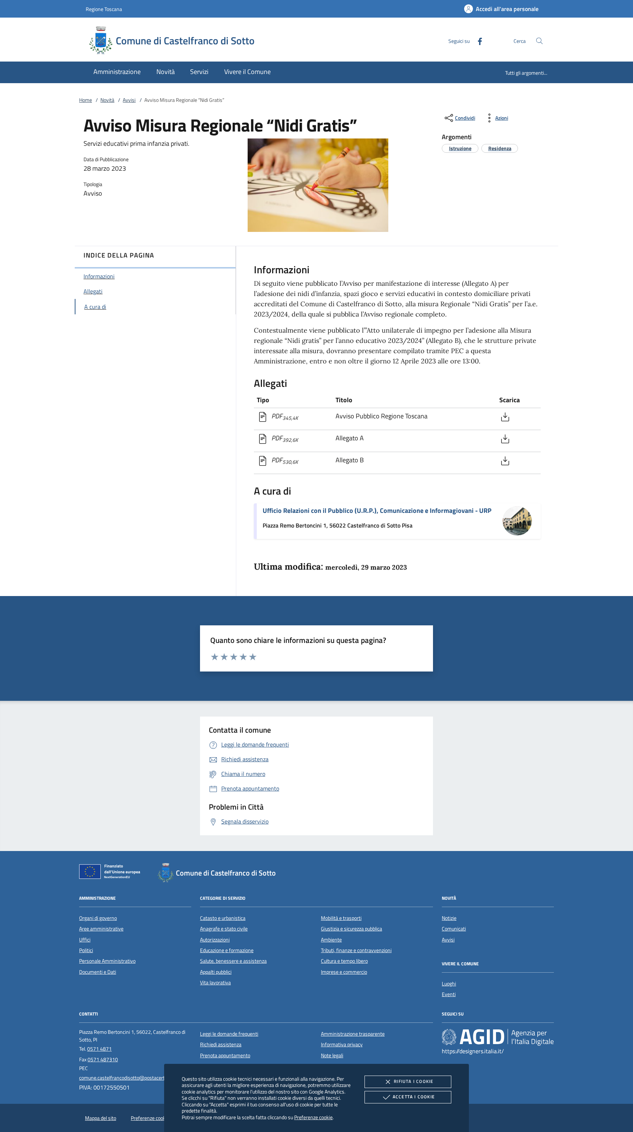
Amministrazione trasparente (353, 1034)
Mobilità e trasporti (341, 918)
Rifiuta (413, 1081)
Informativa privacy (342, 1044)
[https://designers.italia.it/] (498, 1037)
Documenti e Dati (97, 972)
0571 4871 (99, 1049)
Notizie (449, 918)
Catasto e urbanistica (222, 918)
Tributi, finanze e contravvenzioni (356, 950)
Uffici (84, 940)
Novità (107, 100)
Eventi (449, 994)
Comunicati (454, 929)
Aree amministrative (101, 929)
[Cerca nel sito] (539, 41)
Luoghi (449, 984)
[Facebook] (477, 40)
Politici (86, 950)
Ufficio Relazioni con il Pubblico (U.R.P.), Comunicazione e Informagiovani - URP (377, 510)
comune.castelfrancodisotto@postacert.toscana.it (133, 1078)
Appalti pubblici (216, 972)
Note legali (332, 1055)
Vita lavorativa (215, 983)
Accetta (414, 1096)
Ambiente (331, 940)
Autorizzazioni (215, 940)
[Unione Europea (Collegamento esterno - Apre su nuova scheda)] (111, 873)
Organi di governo (98, 918)
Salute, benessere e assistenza (233, 961)
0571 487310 (103, 1059)
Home (85, 100)
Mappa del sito (100, 1118)
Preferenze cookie (313, 1117)
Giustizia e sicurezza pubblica (351, 929)
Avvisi (129, 100)
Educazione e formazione (226, 950)
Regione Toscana (104, 9)
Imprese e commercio (344, 972)
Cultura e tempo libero (344, 961)
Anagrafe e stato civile (224, 929)
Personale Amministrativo (107, 961)
